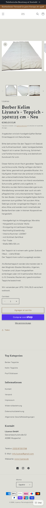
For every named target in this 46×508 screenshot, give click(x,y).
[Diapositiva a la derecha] (43, 91)
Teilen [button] (7, 330)
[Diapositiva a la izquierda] (2, 91)
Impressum (9, 400)
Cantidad (5, 296)
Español (22, 485)
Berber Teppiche (12, 362)
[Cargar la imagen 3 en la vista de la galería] (34, 90)
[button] (3, 14)
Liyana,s (18, 502)
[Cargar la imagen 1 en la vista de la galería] (11, 90)
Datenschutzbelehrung (14, 411)
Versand (8, 394)
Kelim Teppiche (11, 368)
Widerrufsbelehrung (13, 406)
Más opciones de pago (23, 323)
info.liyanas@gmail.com (23, 454)
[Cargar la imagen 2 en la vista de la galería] (23, 90)
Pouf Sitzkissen (11, 373)
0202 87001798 (19, 448)
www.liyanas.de (21, 459)
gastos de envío (22, 126)
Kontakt (8, 389)
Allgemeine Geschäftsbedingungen (20, 417)
